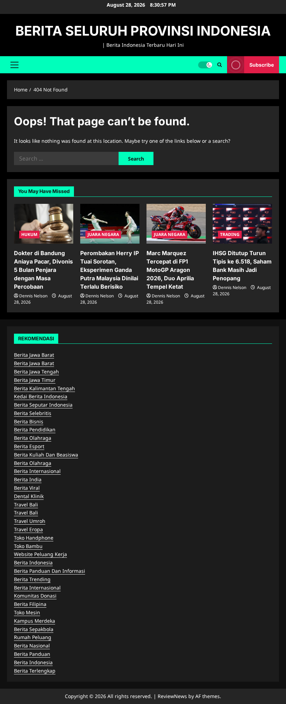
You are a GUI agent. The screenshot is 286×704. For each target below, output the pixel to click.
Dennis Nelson (33, 296)
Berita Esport (29, 446)
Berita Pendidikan (34, 429)
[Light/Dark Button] (205, 64)
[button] (14, 64)
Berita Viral (27, 487)
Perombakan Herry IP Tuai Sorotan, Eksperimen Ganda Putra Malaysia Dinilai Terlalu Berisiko (109, 270)
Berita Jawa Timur (34, 380)
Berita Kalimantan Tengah (44, 388)
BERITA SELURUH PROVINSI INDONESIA (143, 31)
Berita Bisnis (28, 421)
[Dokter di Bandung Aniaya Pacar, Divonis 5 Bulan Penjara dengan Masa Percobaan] (43, 223)
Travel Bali (26, 504)
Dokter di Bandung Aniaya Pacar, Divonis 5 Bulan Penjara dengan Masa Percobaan (43, 270)
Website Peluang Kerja (40, 554)
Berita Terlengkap (34, 670)
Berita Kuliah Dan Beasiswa (46, 454)
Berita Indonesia (33, 562)
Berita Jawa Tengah (36, 371)
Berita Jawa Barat (34, 354)
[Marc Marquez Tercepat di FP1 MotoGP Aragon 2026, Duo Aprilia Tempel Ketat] (176, 223)
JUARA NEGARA (103, 234)
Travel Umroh (29, 521)
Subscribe (261, 64)
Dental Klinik (29, 496)
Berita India (28, 479)
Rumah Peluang (32, 637)
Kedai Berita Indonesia (40, 396)
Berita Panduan (32, 654)
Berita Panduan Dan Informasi (49, 571)
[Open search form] (219, 65)
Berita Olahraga (32, 438)
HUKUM (29, 234)
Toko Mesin (27, 612)
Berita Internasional (37, 471)
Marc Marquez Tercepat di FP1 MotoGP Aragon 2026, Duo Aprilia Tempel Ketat (170, 270)
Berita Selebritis (32, 413)
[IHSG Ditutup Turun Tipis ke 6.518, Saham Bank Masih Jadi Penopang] (242, 223)
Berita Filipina (30, 604)
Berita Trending (32, 579)
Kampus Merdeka (34, 620)
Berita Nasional (32, 645)
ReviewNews (172, 696)
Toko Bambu (28, 546)
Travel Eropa (28, 529)
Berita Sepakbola (33, 629)
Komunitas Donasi (35, 595)
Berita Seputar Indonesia (43, 404)
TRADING (230, 234)
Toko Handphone (33, 537)
